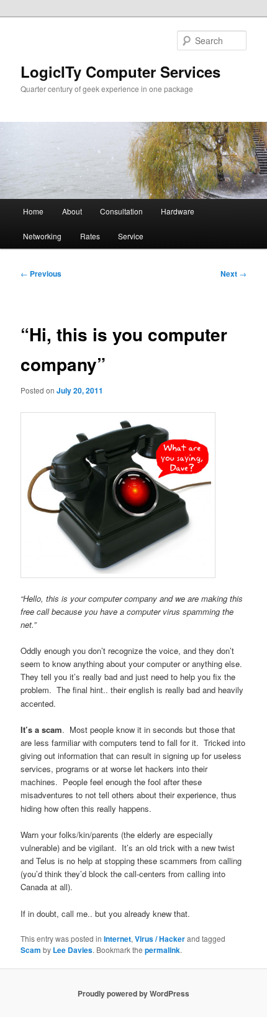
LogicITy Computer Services (120, 71)
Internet (117, 938)
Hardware (177, 211)
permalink (162, 949)
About (72, 211)
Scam (30, 949)
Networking (42, 236)
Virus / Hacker (160, 938)
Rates (90, 236)
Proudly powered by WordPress (133, 993)
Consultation (121, 211)
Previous (40, 273)
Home (33, 211)
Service (130, 236)
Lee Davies (73, 949)
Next (233, 273)
